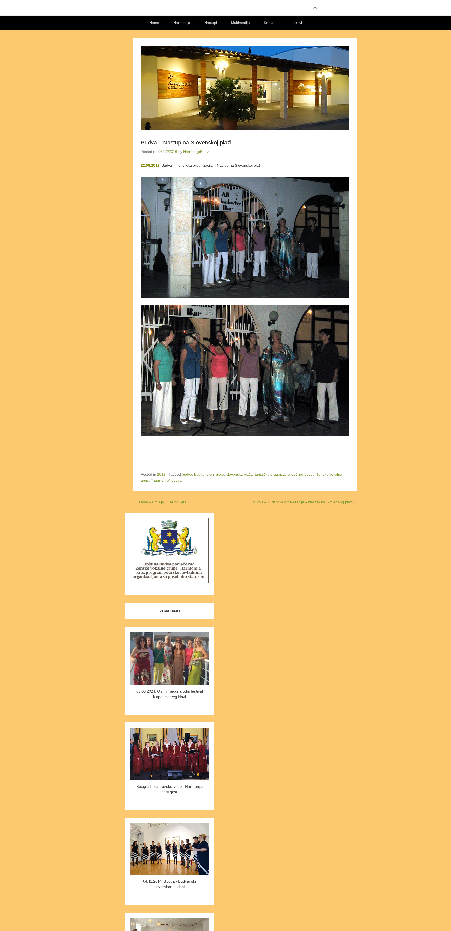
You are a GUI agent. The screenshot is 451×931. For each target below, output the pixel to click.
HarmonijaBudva (197, 151)
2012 (161, 474)
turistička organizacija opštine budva (284, 474)
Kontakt (270, 23)
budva (187, 474)
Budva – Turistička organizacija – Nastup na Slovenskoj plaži (305, 502)
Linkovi (296, 23)
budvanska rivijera (209, 474)
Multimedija (240, 23)
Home (154, 23)
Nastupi (210, 23)
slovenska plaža (239, 474)
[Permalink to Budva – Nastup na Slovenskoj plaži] (245, 88)
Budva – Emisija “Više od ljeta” (160, 502)
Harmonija (181, 23)
